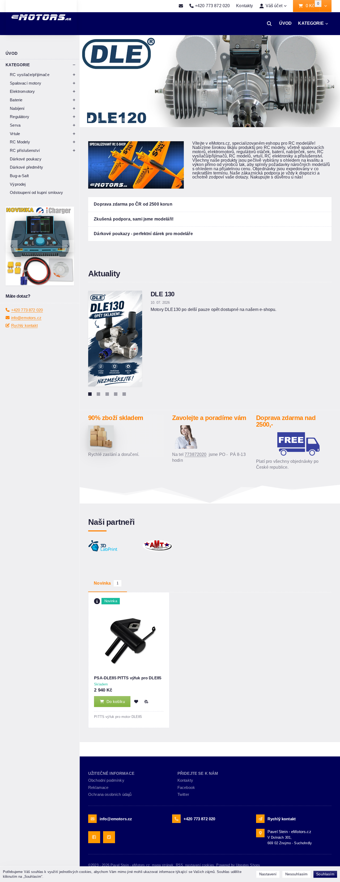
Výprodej (18, 184)
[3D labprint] (112, 546)
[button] (326, 6)
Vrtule (15, 133)
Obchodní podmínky (106, 780)
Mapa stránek (162, 865)
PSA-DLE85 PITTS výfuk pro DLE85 (127, 678)
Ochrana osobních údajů (110, 794)
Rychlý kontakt (24, 325)
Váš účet (274, 5)
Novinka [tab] (106, 583)
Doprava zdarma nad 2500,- (286, 421)
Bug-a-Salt (19, 175)
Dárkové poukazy (25, 159)
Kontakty (244, 5)
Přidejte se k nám (197, 773)
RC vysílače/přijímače (29, 74)
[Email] (181, 6)
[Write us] (260, 818)
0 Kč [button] (313, 6)
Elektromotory (22, 91)
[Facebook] (94, 837)
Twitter (183, 794)
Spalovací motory (25, 83)
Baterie (16, 100)
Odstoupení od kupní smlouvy (36, 192)
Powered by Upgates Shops (238, 865)
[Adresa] (260, 833)
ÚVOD (285, 23)
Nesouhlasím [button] (296, 874)
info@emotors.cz (26, 317)
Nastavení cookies (199, 865)
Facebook (186, 787)
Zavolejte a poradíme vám (209, 417)
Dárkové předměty (26, 167)
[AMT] (167, 546)
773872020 (195, 454)
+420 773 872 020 (27, 310)
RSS (179, 865)
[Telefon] (176, 818)
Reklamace (98, 787)
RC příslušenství (25, 150)
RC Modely (20, 142)
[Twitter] (109, 837)
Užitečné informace (111, 773)
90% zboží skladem (115, 417)
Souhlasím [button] (325, 874)
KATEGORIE (311, 23)
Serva (15, 125)
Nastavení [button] (268, 874)
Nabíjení (17, 108)
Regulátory (19, 116)
